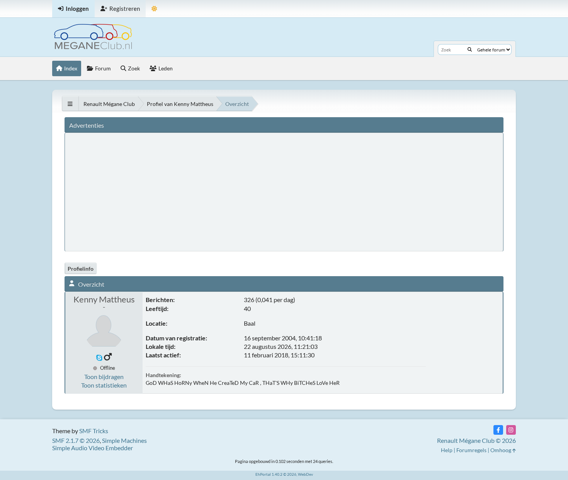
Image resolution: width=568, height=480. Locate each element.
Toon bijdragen (104, 376)
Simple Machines (124, 440)
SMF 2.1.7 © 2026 (76, 440)
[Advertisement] (211, 191)
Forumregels (471, 450)
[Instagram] (511, 430)
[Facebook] (498, 430)
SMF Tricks (93, 430)
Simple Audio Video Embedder (92, 447)
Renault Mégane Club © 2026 (476, 440)
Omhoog (501, 450)
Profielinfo (81, 268)
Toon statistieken (104, 385)
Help (446, 450)
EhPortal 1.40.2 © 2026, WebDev (284, 474)
